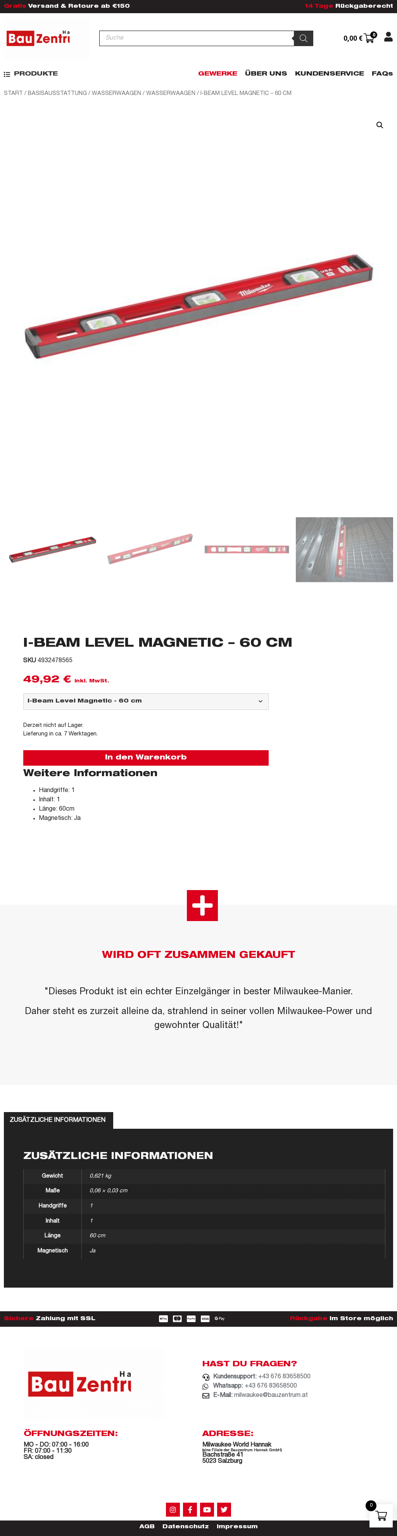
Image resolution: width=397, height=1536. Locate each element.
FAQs (382, 74)
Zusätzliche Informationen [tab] (57, 1121)
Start (13, 93)
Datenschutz (185, 1527)
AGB (147, 1527)
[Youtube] (207, 1510)
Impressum (237, 1527)
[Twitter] (224, 1510)
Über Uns (266, 74)
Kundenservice (329, 74)
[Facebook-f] (190, 1510)
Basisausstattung (57, 93)
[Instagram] (173, 1510)
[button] (31, 74)
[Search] (303, 38)
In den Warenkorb (146, 757)
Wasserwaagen (116, 93)
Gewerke (217, 74)
